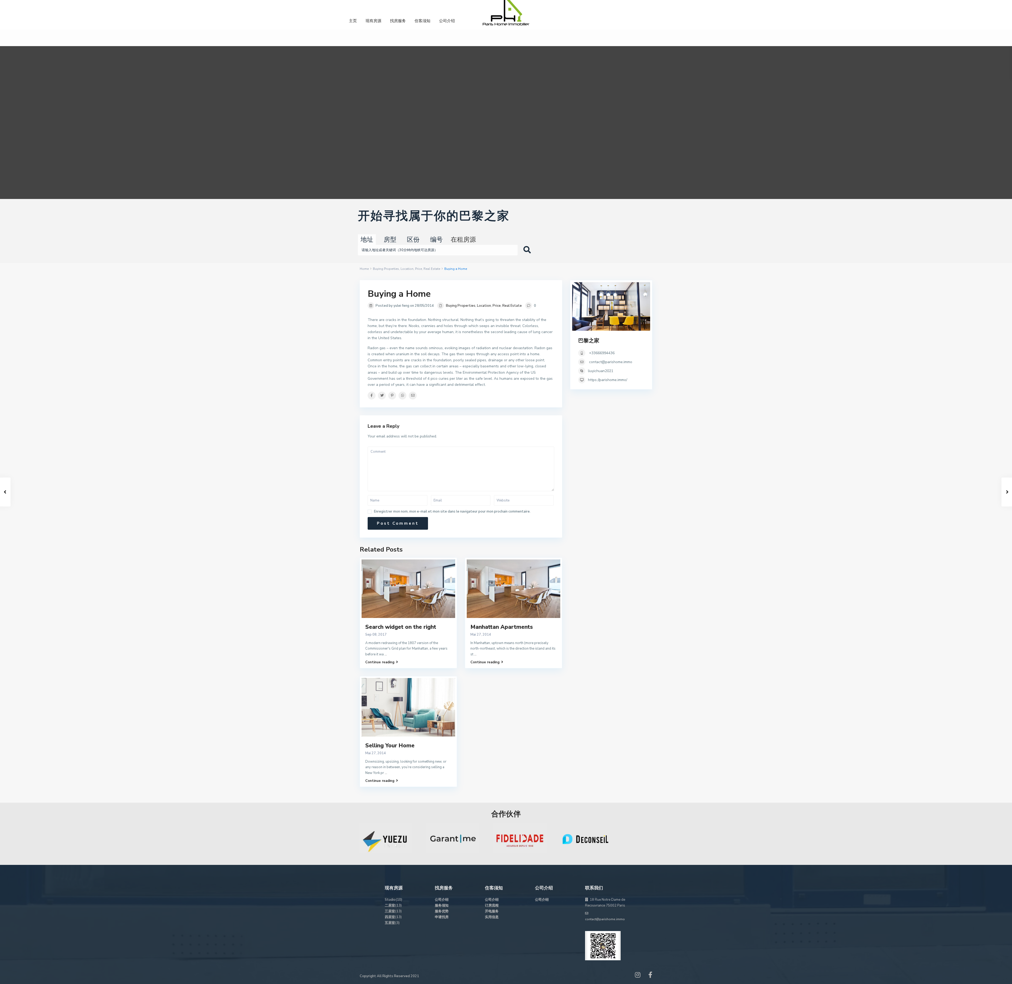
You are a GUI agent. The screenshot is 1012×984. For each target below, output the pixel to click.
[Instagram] (637, 976)
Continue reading (380, 662)
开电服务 (492, 911)
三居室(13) (393, 911)
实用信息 (492, 917)
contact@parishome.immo (610, 361)
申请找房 (442, 917)
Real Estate (432, 269)
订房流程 (492, 905)
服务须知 (442, 905)
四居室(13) (393, 917)
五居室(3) (392, 922)
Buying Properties (386, 269)
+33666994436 (601, 352)
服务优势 (442, 911)
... (386, 654)
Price (418, 269)
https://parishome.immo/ (607, 379)
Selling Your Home (390, 745)
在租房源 (463, 239)
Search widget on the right (400, 627)
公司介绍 (447, 20)
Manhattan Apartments (501, 627)
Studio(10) (393, 899)
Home (364, 269)
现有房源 (373, 20)
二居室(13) (393, 905)
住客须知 (422, 20)
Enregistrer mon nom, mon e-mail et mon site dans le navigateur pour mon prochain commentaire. (452, 512)
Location (407, 269)
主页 (353, 20)
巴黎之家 (588, 340)
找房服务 (398, 20)
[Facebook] (650, 976)
